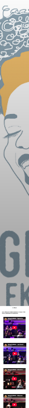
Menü (15, 307)
